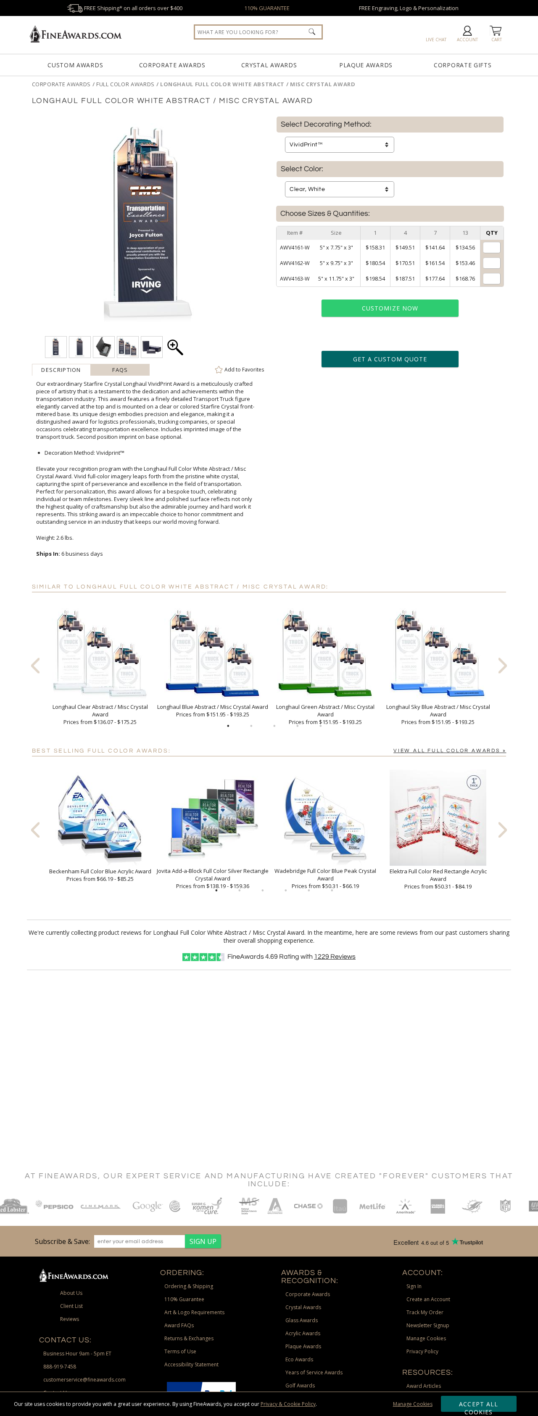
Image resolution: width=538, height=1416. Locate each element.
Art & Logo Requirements (194, 1312)
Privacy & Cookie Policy (288, 1404)
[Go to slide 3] (274, 726)
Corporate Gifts (463, 65)
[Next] (502, 665)
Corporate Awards (172, 65)
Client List (71, 1306)
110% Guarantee (184, 1299)
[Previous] (35, 665)
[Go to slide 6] (332, 890)
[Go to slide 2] (251, 726)
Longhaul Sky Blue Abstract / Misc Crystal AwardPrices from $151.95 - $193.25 (438, 714)
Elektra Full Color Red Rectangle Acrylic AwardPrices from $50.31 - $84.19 (438, 878)
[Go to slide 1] (228, 726)
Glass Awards (301, 1320)
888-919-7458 (59, 1366)
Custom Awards (75, 65)
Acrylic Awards (302, 1333)
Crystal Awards (269, 65)
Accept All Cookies (478, 1406)
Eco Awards (299, 1359)
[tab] (61, 370)
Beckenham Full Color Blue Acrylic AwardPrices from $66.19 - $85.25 (100, 875)
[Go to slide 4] (297, 726)
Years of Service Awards (314, 1372)
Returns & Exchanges (189, 1338)
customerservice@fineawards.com (84, 1379)
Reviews (335, 956)
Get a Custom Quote (390, 359)
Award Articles (423, 1385)
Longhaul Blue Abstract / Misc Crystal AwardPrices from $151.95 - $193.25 (212, 710)
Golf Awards (300, 1385)
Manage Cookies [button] (426, 1338)
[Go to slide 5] (320, 726)
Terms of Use (180, 1351)
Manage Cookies (413, 1404)
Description (61, 370)
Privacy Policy (422, 1351)
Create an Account (428, 1299)
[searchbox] (258, 32)
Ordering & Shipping (188, 1286)
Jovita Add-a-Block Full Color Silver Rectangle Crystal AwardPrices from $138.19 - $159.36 (213, 878)
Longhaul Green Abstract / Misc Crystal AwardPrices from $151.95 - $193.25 (325, 714)
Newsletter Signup (427, 1325)
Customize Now (390, 308)
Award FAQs (179, 1325)
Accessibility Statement (191, 1364)
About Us (71, 1293)
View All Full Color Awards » (449, 750)
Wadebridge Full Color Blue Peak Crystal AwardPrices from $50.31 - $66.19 (325, 878)
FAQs (120, 370)
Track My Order (424, 1312)
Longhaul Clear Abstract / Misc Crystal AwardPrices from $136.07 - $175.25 (100, 714)
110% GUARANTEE (267, 8)
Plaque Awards (366, 65)
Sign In (414, 1286)
